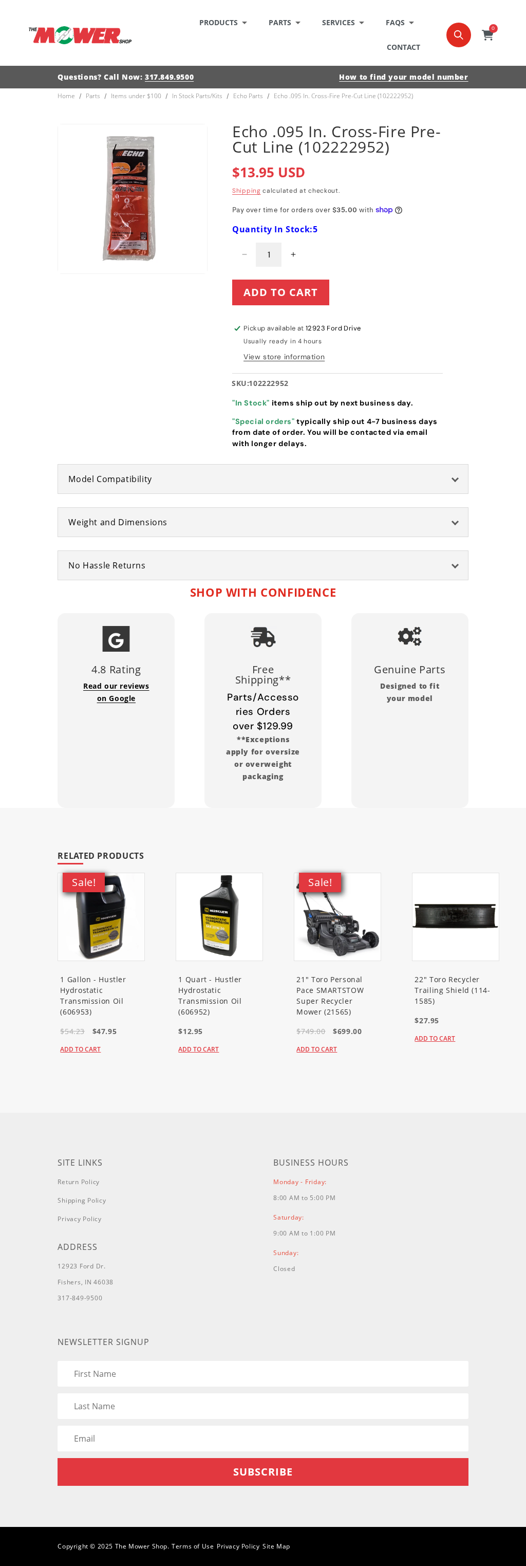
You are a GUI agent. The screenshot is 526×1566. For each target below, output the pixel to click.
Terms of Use (193, 1546)
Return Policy (79, 1181)
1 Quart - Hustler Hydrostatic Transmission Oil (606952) (210, 995)
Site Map (276, 1546)
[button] (226, 22)
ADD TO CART (80, 1049)
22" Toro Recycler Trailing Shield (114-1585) (452, 990)
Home (66, 95)
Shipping (246, 191)
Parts (93, 95)
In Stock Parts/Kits (197, 95)
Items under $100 (136, 95)
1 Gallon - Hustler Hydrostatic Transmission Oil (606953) (93, 995)
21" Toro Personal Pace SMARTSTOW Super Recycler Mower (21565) (330, 995)
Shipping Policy (82, 1200)
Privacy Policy (80, 1218)
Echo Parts (248, 95)
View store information (284, 356)
